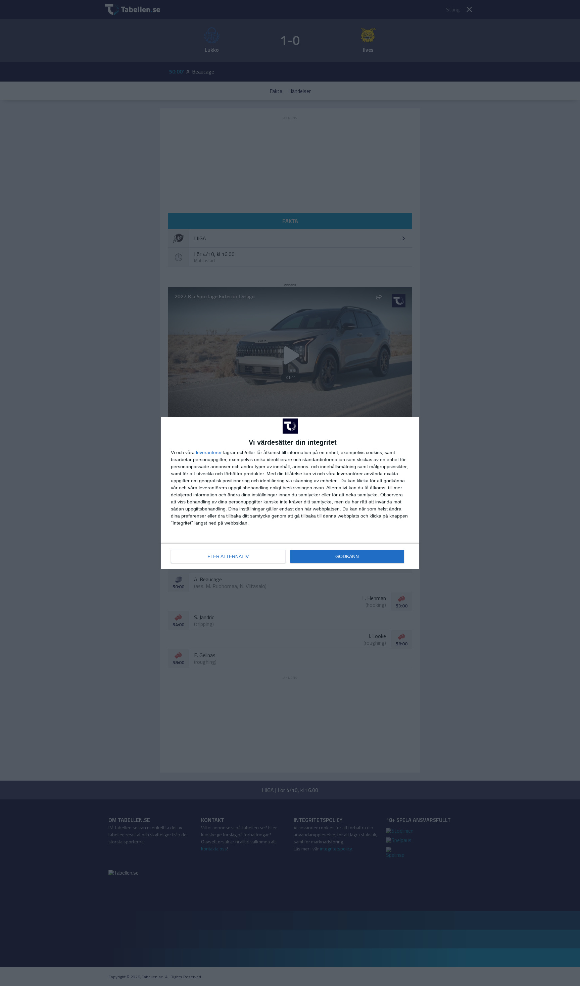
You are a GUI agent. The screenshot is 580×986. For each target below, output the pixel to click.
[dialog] (290, 493)
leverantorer (209, 452)
